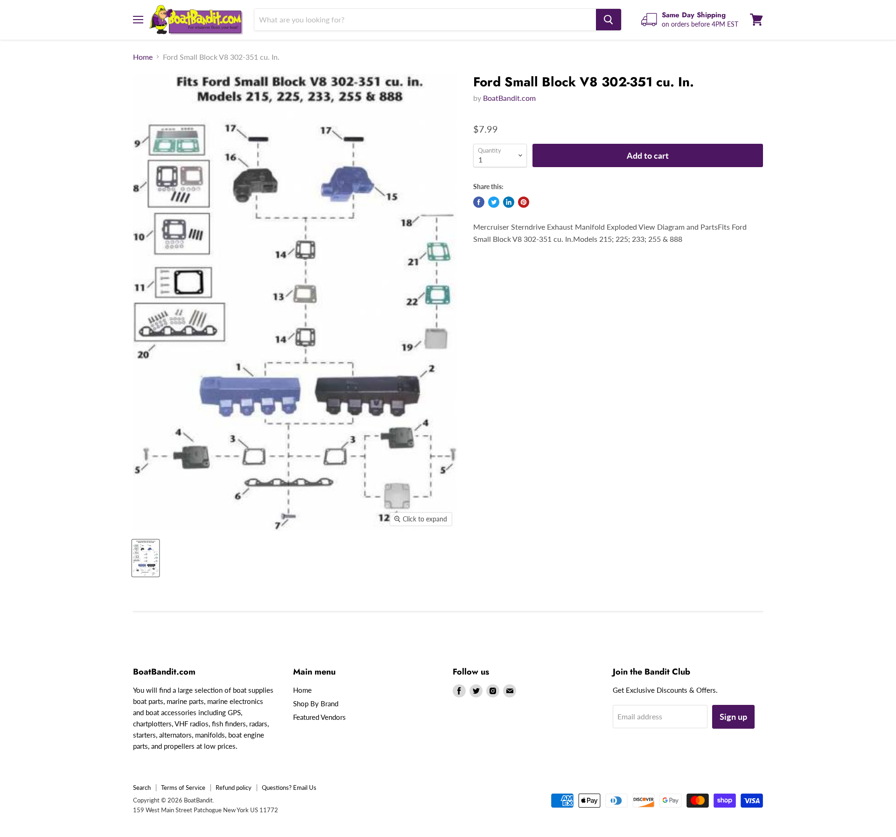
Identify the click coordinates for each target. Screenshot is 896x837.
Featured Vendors (319, 717)
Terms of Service (183, 787)
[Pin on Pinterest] (523, 202)
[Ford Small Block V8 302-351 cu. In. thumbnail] (145, 558)
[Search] (608, 19)
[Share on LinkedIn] (508, 202)
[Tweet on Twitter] (493, 202)
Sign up (733, 716)
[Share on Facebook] (478, 202)
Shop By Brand (315, 703)
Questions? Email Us (289, 787)
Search (142, 787)
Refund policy (234, 787)
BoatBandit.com (509, 97)
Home (143, 57)
